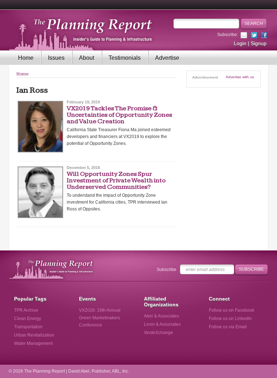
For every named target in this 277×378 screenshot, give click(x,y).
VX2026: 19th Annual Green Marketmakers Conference (99, 317)
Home (26, 58)
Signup (259, 43)
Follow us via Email (228, 326)
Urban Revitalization (34, 335)
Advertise (167, 58)
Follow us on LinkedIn (230, 318)
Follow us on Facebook (231, 310)
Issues (56, 58)
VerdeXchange (158, 332)
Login (240, 43)
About (86, 58)
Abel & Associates (161, 316)
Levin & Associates (162, 324)
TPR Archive (26, 310)
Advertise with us (240, 77)
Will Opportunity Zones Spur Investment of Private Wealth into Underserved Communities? (116, 180)
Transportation (28, 326)
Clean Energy (27, 318)
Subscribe (166, 269)
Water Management (33, 343)
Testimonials (125, 58)
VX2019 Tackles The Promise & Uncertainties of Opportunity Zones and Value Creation (119, 114)
